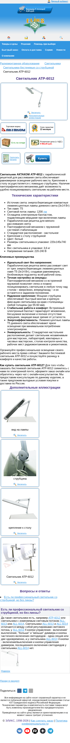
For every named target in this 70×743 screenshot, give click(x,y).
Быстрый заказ (10, 50)
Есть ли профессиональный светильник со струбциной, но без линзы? (28, 599)
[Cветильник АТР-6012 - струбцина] (20, 458)
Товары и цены (10, 44)
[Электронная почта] (31, 691)
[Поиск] (61, 37)
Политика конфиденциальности (44, 722)
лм (45, 211)
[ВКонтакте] (19, 691)
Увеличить (36, 112)
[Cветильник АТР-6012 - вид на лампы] (20, 409)
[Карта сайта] (43, 37)
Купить (42, 158)
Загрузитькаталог (14, 158)
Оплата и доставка (32, 50)
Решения (26, 44)
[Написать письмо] (26, 37)
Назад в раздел (9, 680)
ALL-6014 (18, 623)
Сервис (49, 50)
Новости (60, 50)
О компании (8, 56)
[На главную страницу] (35, 25)
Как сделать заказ (42, 720)
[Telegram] (25, 691)
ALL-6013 (48, 623)
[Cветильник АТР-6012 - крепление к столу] (20, 507)
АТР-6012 (54, 617)
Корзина (30, 9)
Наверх (5, 671)
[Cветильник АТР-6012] (20, 556)
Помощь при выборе (45, 44)
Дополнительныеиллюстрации (36, 116)
